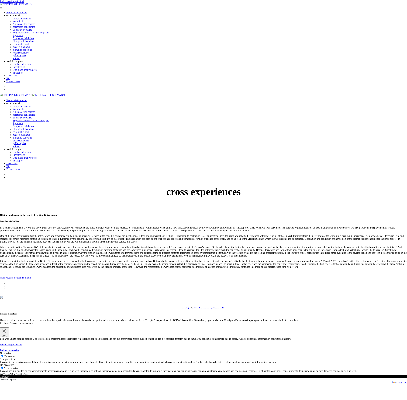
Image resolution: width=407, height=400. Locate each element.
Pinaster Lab (19, 67)
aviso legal (186, 308)
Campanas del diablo (23, 38)
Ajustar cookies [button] (17, 323)
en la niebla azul (21, 44)
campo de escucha (22, 18)
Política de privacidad (11, 344)
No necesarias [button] (7, 365)
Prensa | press (13, 81)
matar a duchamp (21, 47)
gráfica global (19, 55)
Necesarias (9, 356)
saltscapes (18, 72)
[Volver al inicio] (16, 4)
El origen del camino (23, 41)
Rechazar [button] (4, 323)
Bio (8, 78)
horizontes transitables (24, 26)
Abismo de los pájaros (24, 24)
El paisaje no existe (22, 29)
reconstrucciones (21, 52)
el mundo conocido (22, 49)
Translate (402, 382)
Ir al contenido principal (12, 1)
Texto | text (11, 75)
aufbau (16, 58)
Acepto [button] (29, 323)
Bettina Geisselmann (16, 12)
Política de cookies (9, 350)
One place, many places (25, 69)
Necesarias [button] (5, 353)
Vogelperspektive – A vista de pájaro (31, 32)
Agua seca (18, 35)
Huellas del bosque (22, 64)
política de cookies (218, 308)
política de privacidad (201, 308)
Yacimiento (18, 21)
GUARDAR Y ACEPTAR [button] (14, 373)
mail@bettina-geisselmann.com (15, 277)
